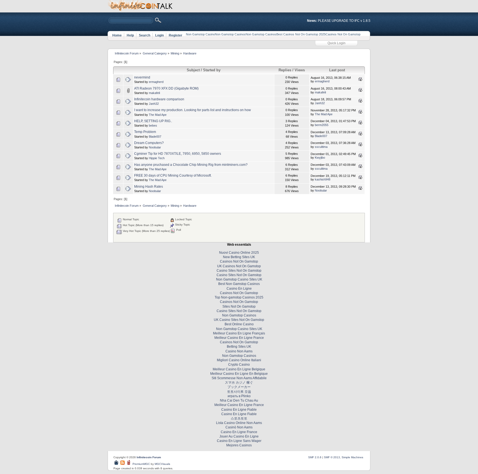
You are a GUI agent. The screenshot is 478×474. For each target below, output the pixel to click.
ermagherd (156, 81)
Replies (285, 70)
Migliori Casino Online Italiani (239, 360)
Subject (193, 70)
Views (300, 70)
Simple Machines (352, 457)
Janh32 (154, 103)
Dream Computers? (149, 143)
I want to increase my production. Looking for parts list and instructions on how (192, 110)
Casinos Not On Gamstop (343, 34)
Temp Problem (145, 132)
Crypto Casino (239, 364)
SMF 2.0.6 (314, 457)
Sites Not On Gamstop (239, 306)
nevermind (142, 77)
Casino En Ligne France (239, 432)
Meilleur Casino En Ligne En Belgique (239, 374)
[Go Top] (116, 463)
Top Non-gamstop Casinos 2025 (239, 297)
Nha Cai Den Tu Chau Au (239, 400)
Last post (337, 70)
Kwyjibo (320, 157)
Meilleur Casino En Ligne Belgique (239, 369)
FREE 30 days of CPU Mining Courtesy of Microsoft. (173, 175)
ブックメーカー (239, 387)
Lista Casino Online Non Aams (239, 423)
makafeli (154, 93)
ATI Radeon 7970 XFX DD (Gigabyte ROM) (166, 88)
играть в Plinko (239, 396)
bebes (153, 125)
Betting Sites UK (239, 347)
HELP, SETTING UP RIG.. (153, 121)
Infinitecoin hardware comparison (159, 99)
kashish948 (322, 179)
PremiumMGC (141, 463)
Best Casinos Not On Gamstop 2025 (301, 34)
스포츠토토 (239, 418)
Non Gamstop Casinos (230, 34)
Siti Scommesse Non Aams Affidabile (239, 378)
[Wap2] (129, 463)
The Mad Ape (158, 114)
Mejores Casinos (239, 445)
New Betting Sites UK (239, 257)
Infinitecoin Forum (149, 457)
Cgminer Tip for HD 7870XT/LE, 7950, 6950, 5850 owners (177, 154)
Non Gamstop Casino (200, 34)
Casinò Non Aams (239, 427)
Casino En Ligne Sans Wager (239, 441)
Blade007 (155, 136)
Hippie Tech (157, 158)
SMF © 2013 (332, 457)
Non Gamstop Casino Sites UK (239, 279)
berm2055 (321, 125)
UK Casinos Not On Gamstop (239, 266)
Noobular (155, 147)
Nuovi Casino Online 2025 (239, 253)
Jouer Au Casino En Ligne (239, 436)
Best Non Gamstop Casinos (239, 284)
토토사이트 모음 (239, 392)
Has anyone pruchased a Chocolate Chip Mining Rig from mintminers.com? (191, 165)
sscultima (321, 146)
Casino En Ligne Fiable (239, 410)
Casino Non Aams (239, 351)
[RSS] (122, 463)
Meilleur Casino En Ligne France (239, 338)
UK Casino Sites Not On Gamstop (239, 320)
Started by (211, 70)
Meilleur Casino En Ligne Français (239, 333)
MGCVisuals (162, 463)
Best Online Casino (239, 324)
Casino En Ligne (239, 288)
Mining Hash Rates (148, 186)
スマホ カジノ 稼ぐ (239, 382)
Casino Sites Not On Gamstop (239, 271)
